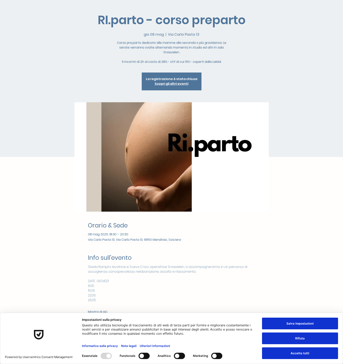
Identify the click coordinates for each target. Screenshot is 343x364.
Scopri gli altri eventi (171, 83)
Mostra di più (97, 312)
